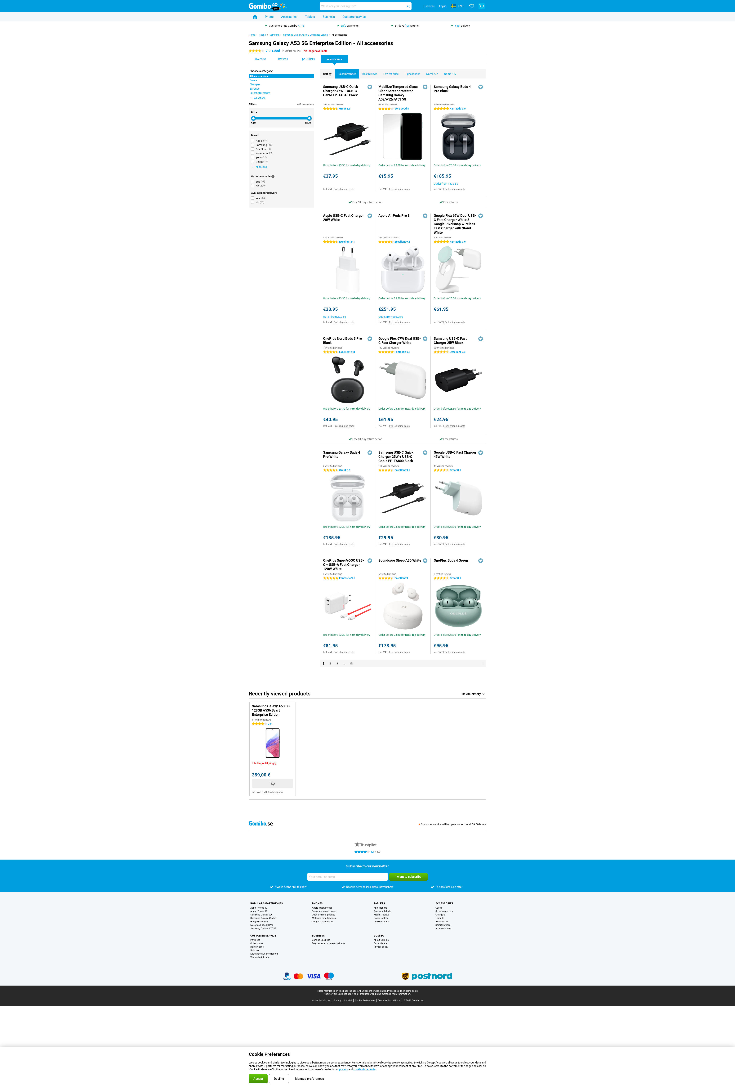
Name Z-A (450, 73)
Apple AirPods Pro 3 (394, 216)
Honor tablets (381, 918)
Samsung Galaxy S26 (261, 914)
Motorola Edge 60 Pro (261, 925)
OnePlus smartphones (323, 914)
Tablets (310, 17)
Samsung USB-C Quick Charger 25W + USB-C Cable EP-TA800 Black (395, 456)
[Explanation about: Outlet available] (272, 176)
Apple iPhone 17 (258, 907)
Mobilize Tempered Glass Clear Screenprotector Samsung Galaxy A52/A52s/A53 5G (398, 93)
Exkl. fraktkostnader (273, 792)
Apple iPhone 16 (258, 911)
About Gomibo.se (321, 1000)
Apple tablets (380, 907)
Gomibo (379, 935)
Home (252, 35)
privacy (343, 1069)
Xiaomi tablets (381, 914)
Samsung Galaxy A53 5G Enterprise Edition (305, 35)
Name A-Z (432, 73)
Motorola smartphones (324, 918)
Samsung (274, 35)
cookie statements (364, 1069)
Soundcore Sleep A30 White (399, 560)
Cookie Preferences (365, 1000)
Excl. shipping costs (344, 189)
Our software (380, 943)
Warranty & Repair (259, 957)
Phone (269, 17)
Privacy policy (381, 947)
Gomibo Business (321, 940)
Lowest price (391, 73)
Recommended (347, 73)
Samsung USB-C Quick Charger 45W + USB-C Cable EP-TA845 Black (340, 91)
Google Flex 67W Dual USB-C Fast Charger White (399, 340)
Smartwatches (442, 925)
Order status (256, 943)
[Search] (408, 6)
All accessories (339, 35)
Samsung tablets (382, 911)
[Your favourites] (471, 6)
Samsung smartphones (324, 911)
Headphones (442, 921)
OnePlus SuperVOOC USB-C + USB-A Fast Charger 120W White (343, 564)
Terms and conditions (389, 1000)
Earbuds (439, 918)
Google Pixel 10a (259, 921)
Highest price (412, 73)
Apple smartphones (322, 907)
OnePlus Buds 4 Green (451, 560)
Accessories (289, 17)
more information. (401, 994)
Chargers (440, 914)
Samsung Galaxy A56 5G (263, 918)
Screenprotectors (444, 911)
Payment (255, 940)
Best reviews (369, 73)
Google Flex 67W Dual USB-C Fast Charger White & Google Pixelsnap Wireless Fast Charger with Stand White (455, 224)
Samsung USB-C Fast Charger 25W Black (450, 340)
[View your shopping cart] (481, 6)
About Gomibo (381, 940)
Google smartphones (323, 921)
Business (329, 17)
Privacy (337, 1000)
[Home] (255, 16)
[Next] (482, 663)
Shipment (255, 950)
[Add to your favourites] (370, 87)
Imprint (348, 1000)
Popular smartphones (266, 903)
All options (259, 98)
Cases (438, 907)
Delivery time (257, 947)
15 (351, 663)
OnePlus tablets (382, 921)
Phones (317, 903)
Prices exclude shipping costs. (402, 991)
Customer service (354, 17)
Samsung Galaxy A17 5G (263, 928)
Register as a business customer (328, 943)
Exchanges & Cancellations (264, 953)
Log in (442, 6)
